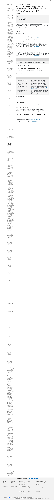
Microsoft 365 (28, 487)
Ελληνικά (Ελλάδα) (5, 497)
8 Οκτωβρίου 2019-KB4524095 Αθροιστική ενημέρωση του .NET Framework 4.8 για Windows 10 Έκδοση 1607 (10, 430)
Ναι (30, 478)
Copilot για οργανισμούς (5, 482)
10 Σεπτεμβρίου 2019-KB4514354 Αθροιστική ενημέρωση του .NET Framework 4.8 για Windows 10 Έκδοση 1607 (10, 443)
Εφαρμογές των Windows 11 (5, 486)
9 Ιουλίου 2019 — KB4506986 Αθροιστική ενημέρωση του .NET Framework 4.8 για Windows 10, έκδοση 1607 (10, 455)
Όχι (35, 478)
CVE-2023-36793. (36, 46)
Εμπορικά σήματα (32, 498)
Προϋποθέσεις (41, 27)
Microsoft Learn (37, 484)
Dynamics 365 (28, 486)
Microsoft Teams (28, 491)
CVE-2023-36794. (36, 50)
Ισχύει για (18, 13)
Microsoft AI (28, 482)
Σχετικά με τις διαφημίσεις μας (38, 498)
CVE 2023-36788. (36, 55)
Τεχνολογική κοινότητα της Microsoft (39, 487)
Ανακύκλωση (12, 487)
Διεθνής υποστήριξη (35, 121)
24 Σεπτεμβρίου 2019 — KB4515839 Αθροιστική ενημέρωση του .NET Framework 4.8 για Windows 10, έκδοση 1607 (10, 436)
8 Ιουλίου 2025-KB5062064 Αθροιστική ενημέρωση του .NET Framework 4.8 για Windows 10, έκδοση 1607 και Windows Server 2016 (10, 53)
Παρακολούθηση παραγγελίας (14, 486)
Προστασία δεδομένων (23, 498)
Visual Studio (37, 492)
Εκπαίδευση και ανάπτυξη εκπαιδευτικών (21, 491)
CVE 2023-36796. (36, 37)
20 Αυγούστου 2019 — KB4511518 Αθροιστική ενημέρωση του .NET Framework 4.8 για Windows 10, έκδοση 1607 (10, 449)
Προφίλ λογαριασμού (13, 482)
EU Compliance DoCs (44, 498)
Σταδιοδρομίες (45, 482)
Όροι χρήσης (28, 498)
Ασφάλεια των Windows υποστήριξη (34, 119)
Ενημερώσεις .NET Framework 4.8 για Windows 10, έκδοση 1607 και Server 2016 (10, 5)
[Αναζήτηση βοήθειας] (48, 1)
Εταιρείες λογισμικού (38, 491)
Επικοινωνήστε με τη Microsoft (17, 498)
